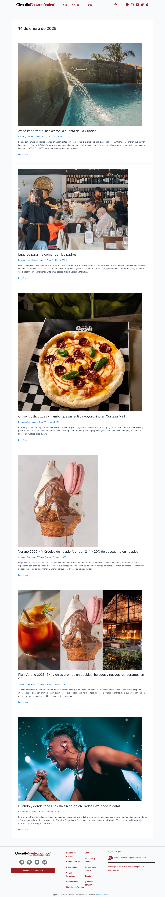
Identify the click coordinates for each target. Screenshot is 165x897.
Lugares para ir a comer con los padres (47, 254)
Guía (65, 5)
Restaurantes (24, 422)
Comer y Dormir (25, 136)
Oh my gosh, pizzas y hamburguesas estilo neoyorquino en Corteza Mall (71, 416)
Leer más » (23, 154)
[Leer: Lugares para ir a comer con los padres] (73, 209)
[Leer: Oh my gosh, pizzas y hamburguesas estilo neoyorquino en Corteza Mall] (80, 352)
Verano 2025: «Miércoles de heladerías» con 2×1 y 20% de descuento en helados (78, 551)
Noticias (75, 5)
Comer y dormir (73, 861)
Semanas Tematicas (27, 557)
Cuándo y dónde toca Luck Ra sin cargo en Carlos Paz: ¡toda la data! (69, 806)
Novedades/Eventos (75, 887)
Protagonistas (72, 867)
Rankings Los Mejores (28, 260)
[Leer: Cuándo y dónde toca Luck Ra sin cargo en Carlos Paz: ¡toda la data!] (80, 759)
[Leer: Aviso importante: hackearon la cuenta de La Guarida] (80, 84)
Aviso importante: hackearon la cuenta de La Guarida (57, 131)
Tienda (89, 5)
